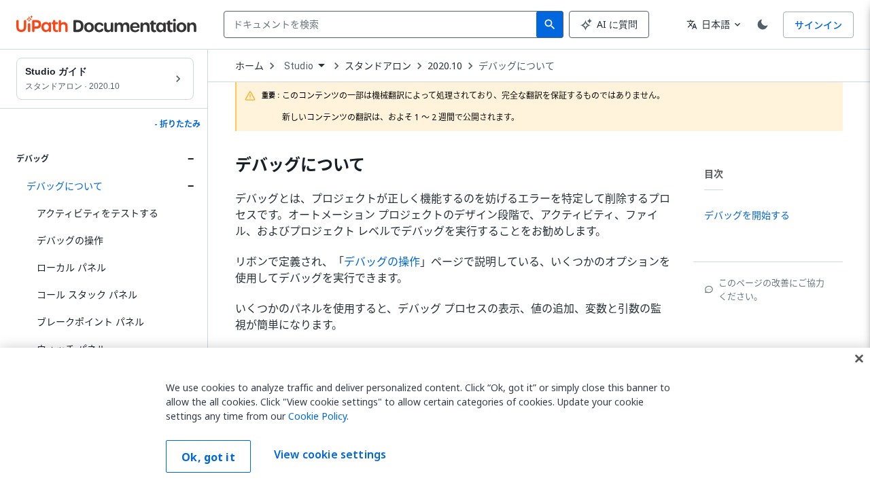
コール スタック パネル (87, 294)
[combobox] (383, 24)
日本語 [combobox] (708, 24)
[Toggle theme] (762, 24)
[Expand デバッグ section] (190, 159)
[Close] (859, 359)
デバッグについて (65, 186)
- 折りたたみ (177, 124)
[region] (435, 418)
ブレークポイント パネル (90, 321)
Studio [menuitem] (298, 65)
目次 (713, 173)
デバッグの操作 (70, 240)
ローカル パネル (71, 267)
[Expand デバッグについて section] (190, 186)
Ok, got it (208, 457)
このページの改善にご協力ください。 (771, 289)
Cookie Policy (317, 416)
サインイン (818, 25)
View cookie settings (330, 455)
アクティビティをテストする (97, 213)
